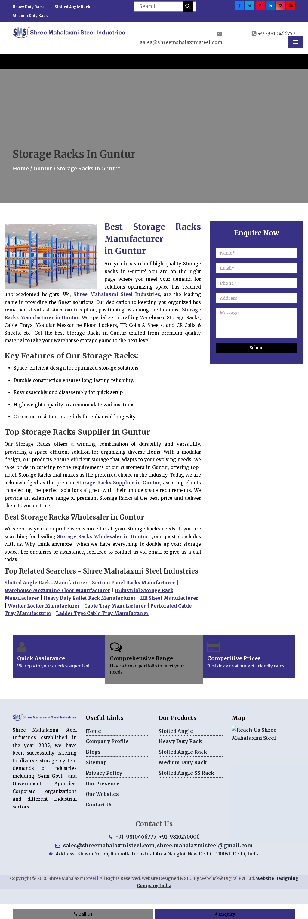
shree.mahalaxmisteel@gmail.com (205, 845)
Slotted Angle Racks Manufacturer (46, 583)
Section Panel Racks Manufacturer (133, 583)
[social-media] (239, 5)
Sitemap (96, 762)
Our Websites (102, 794)
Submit (257, 347)
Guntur (42, 168)
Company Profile (107, 741)
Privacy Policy (104, 773)
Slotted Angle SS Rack (186, 773)
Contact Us (99, 805)
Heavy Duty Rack (28, 7)
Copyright (20, 878)
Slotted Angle (176, 731)
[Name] (188, 6)
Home (21, 168)
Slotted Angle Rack (72, 7)
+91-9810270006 (179, 836)
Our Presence (103, 783)
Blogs (93, 752)
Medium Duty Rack (30, 15)
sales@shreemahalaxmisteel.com (181, 42)
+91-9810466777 (276, 33)
